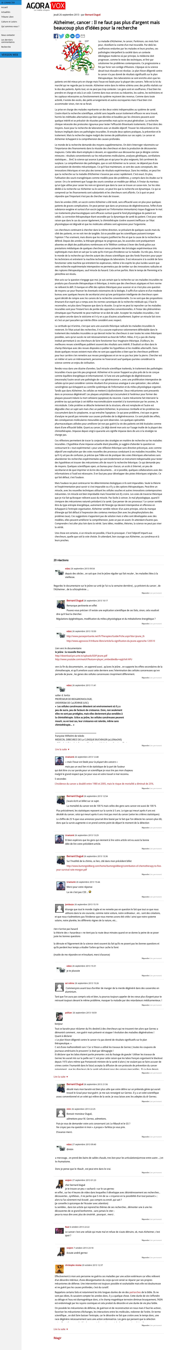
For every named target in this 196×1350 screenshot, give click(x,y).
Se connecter (8, 2)
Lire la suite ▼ (62, 749)
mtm (69, 1109)
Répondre (145, 593)
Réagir (57, 1338)
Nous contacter (8, 35)
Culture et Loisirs (9, 22)
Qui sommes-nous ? (10, 26)
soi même (69, 983)
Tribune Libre (7, 17)
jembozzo (69, 904)
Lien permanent (156, 593)
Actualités (5, 12)
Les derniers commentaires (7, 41)
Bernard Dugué (93, 14)
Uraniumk (69, 757)
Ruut (67, 1227)
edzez (67, 568)
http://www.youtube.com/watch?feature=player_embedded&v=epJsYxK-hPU (93, 659)
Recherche (6, 47)
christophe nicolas (73, 1265)
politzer (68, 1013)
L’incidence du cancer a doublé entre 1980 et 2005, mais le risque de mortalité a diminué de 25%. (104, 783)
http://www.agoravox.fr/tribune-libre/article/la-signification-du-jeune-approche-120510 (111, 641)
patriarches (135, 1292)
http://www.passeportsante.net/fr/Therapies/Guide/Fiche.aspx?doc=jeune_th (105, 636)
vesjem (68, 1180)
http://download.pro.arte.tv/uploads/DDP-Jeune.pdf (81, 655)
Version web (10, 54)
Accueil (4, 7)
